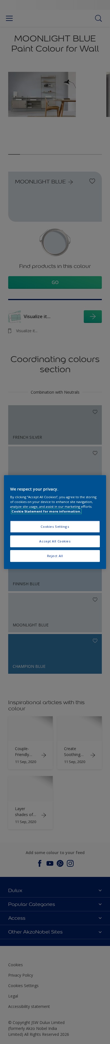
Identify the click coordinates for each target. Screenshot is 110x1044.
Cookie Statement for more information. (46, 511)
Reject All (55, 556)
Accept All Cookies (55, 541)
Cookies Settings (55, 527)
